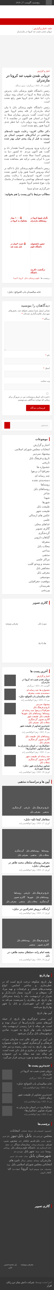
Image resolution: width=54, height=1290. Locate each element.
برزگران (30, 86)
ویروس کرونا (34, 1169)
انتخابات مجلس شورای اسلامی (32, 449)
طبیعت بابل (43, 506)
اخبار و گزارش (43, 71)
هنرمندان (44, 585)
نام (47, 355)
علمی (46, 519)
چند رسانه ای (42, 475)
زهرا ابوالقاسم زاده (29, 700)
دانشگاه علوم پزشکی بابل (23, 1147)
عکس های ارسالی (39, 515)
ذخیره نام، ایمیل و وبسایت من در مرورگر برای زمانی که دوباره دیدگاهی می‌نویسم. (29, 398)
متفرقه (46, 541)
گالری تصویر (43, 528)
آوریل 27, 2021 (43, 823)
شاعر (46, 493)
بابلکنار (26, 1141)
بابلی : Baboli (40, 10)
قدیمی (12, 1156)
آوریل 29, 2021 (43, 772)
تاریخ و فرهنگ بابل (39, 458)
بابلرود (49, 1141)
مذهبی (46, 555)
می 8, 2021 (45, 732)
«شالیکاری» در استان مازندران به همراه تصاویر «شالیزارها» (34, 1109)
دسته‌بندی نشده (41, 480)
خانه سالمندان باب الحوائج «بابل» (24, 292)
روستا (48, 1151)
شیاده (26, 1156)
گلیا (9, 1169)
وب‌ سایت (45, 381)
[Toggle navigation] (48, 21)
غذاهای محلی (42, 524)
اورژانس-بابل (37, 1136)
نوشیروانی (47, 1169)
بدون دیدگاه (20, 86)
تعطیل (7, 1145)
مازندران (45, 1160)
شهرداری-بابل (18, 1151)
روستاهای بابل (42, 488)
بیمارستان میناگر (22, 1144)
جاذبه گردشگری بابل (44, 1148)
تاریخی (46, 462)
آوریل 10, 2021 (43, 960)
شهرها (46, 502)
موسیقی (45, 577)
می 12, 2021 (44, 700)
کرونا (21, 278)
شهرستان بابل (40, 1156)
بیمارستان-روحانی (37, 1145)
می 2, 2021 (45, 752)
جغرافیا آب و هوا (40, 471)
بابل (28, 1135)
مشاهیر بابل (43, 568)
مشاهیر (29, 1161)
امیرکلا (30, 1131)
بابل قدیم (35, 1141)
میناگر (23, 1161)
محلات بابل (43, 546)
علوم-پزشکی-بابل (32, 278)
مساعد (36, 1161)
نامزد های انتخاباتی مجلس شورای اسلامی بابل (30, 1162)
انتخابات (24, 1131)
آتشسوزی (47, 1131)
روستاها (45, 484)
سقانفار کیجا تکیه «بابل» (37, 819)
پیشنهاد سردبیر (41, 453)
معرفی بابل (43, 572)
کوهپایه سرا (16, 1169)
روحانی (6, 1148)
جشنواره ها (43, 466)
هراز (41, 1169)
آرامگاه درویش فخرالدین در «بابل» (31, 909)
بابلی (20, 1141)
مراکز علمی (43, 559)
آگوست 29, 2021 (43, 86)
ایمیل (46, 368)
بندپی (13, 1140)
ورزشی (45, 590)
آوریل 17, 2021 (43, 913)
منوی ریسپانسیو (49, 2)
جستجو (7, 425)
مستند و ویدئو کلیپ (39, 563)
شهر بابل (29, 1151)
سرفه (37, 1151)
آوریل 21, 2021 (43, 870)
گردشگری (44, 533)
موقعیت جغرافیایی (39, 581)
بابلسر (43, 1141)
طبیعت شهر (43, 510)
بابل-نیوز (17, 1136)
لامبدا (15, 278)
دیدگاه (46, 319)
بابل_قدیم (6, 1136)
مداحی (46, 550)
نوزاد (8, 1165)
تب (12, 1145)
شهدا (47, 497)
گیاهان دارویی (42, 537)
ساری (42, 1151)
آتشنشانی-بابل (38, 1131)
